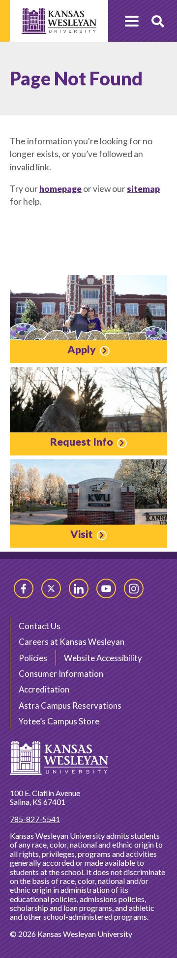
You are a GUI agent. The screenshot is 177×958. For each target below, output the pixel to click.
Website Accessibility (103, 658)
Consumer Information (61, 673)
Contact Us (39, 626)
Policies (33, 658)
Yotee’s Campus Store (59, 721)
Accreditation (44, 689)
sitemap (143, 189)
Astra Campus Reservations (70, 705)
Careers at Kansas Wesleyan (71, 642)
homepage (60, 189)
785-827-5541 (35, 819)
